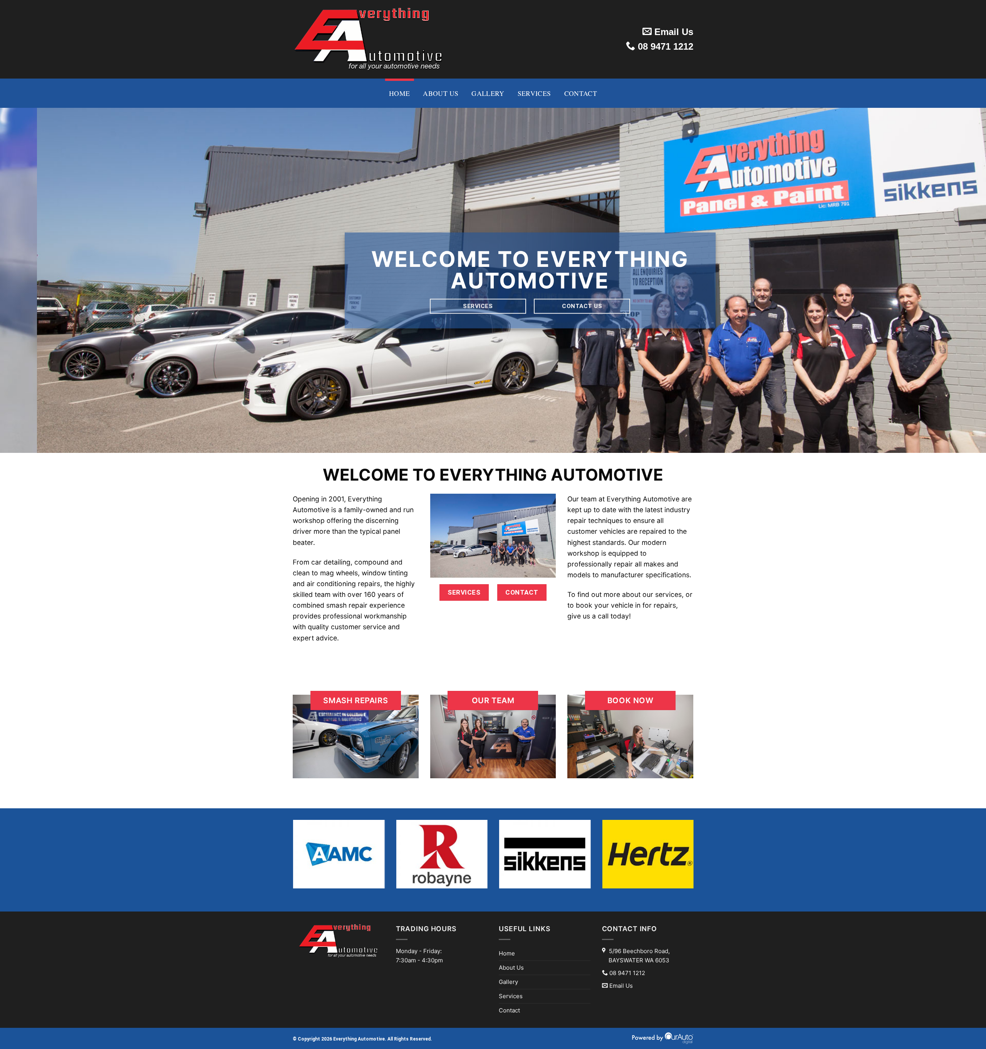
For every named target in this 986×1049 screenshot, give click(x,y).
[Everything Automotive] (368, 39)
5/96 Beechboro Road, (639, 955)
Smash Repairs (355, 700)
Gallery (487, 93)
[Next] (957, 280)
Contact (580, 93)
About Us (440, 93)
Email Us (672, 32)
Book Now (630, 700)
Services (534, 93)
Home (399, 93)
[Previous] (29, 280)
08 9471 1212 (664, 46)
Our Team (493, 700)
